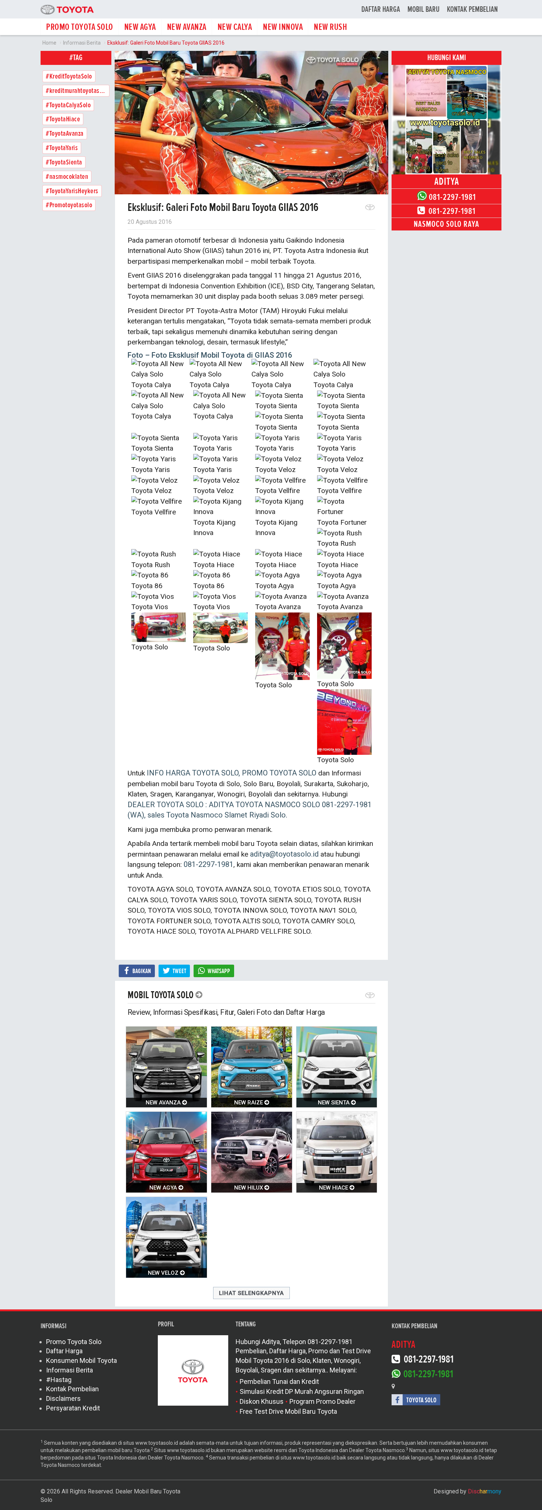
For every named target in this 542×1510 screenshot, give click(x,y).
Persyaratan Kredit (73, 1408)
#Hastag (59, 1380)
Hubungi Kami (446, 58)
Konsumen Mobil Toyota (81, 1360)
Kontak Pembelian (472, 9)
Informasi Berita (69, 1370)
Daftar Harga (380, 9)
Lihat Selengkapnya (251, 1293)
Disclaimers (63, 1398)
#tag (76, 58)
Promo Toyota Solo (73, 1342)
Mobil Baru (423, 9)
